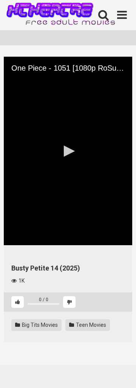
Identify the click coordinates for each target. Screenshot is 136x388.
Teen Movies (90, 325)
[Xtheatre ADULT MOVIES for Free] (60, 15)
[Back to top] (122, 372)
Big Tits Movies (39, 325)
